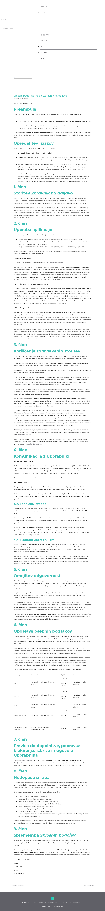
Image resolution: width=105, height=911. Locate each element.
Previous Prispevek (16, 885)
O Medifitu (45, 35)
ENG (42, 58)
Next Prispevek (90, 885)
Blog (43, 46)
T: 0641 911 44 (64, 903)
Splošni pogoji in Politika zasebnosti (52, 906)
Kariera (44, 41)
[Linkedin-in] (52, 898)
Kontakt (44, 52)
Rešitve (44, 13)
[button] (66, 3)
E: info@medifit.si (75, 903)
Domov (44, 7)
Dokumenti (17, 98)
